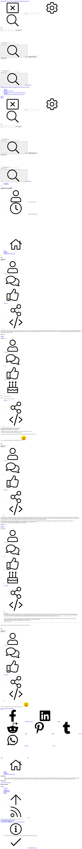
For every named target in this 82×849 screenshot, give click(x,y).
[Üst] (16, 805)
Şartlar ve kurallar (7, 790)
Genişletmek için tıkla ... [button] (8, 621)
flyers (35, 201)
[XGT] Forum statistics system (8, 820)
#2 (4, 426)
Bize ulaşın (9, 782)
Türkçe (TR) (6, 788)
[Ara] (52, 13)
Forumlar (5, 782)
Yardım (5, 792)
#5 (4, 700)
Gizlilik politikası (7, 791)
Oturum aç (2, 786)
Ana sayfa (2, 782)
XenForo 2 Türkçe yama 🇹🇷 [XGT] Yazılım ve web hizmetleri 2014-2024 (12, 821)
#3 (4, 515)
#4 (4, 611)
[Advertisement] (41, 226)
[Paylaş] (16, 413)
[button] (21, 42)
